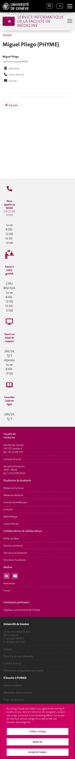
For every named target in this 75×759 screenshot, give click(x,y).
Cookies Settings (37, 731)
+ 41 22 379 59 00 (16, 473)
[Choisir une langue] (60, 6)
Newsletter (9, 583)
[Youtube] (15, 575)
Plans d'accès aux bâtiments (18, 656)
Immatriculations (12, 685)
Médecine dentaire (13, 495)
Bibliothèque (10, 516)
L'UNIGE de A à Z (12, 663)
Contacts (8, 509)
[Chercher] (49, 6)
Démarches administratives (17, 692)
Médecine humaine (13, 488)
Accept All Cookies (37, 752)
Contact (7, 649)
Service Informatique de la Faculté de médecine (40, 21)
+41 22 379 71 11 (15, 452)
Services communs (13, 545)
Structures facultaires (14, 559)
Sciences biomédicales (15, 502)
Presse (6, 590)
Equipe (7, 35)
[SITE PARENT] (9, 21)
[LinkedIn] (6, 575)
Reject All (37, 741)
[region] (37, 731)
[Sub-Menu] (69, 21)
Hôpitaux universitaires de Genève (21, 609)
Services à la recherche (15, 552)
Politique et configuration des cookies (23, 670)
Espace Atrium (11, 523)
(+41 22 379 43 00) (9, 208)
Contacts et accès (12, 459)
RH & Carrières (11, 538)
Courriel (13, 81)
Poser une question (13, 699)
